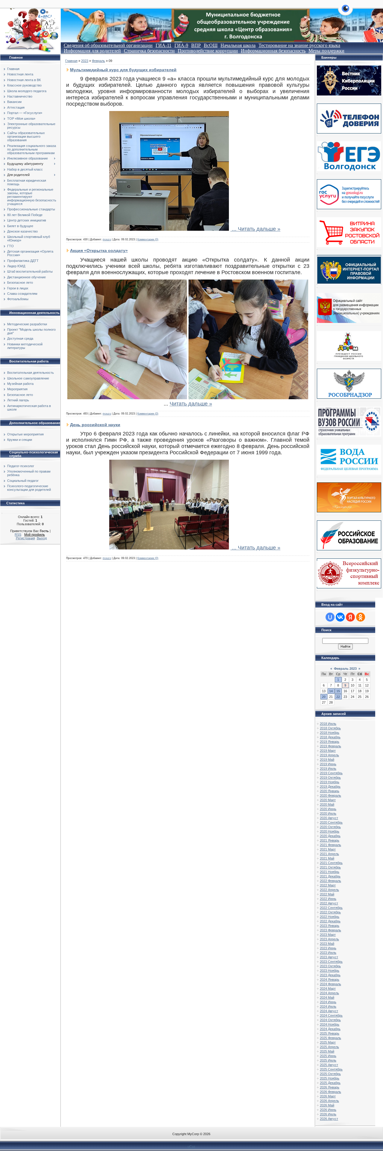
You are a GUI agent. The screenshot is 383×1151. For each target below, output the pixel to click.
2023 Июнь (328, 948)
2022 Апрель (329, 890)
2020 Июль (328, 813)
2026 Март (328, 1096)
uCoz (191, 1146)
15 (338, 691)
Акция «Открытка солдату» (99, 250)
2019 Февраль (330, 746)
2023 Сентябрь (331, 961)
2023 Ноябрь (329, 970)
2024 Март (328, 988)
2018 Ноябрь (329, 732)
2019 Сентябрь (331, 773)
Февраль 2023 (345, 668)
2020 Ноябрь (329, 831)
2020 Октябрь (330, 827)
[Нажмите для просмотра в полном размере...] (169, 229)
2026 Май (327, 1105)
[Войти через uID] (330, 617)
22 (338, 697)
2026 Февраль (330, 1092)
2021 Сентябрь (331, 863)
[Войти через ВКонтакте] (340, 617)
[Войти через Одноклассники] (360, 617)
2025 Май (327, 1051)
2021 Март (328, 849)
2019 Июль (328, 768)
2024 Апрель (329, 993)
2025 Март (328, 1042)
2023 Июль (328, 952)
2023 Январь (329, 925)
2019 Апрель (329, 755)
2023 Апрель (329, 939)
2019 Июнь (328, 764)
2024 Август (329, 1011)
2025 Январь (329, 1033)
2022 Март (328, 885)
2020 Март (328, 800)
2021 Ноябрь (329, 872)
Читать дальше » (259, 229)
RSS (18, 534)
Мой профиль (34, 534)
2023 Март (328, 934)
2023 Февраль (330, 930)
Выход (42, 538)
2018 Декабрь (330, 737)
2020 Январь (329, 791)
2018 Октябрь (330, 728)
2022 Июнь (328, 899)
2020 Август (329, 818)
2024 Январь (329, 979)
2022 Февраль (330, 881)
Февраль (98, 61)
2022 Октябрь (330, 912)
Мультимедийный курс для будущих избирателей (123, 69)
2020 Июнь (328, 809)
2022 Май (327, 894)
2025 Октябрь (330, 1074)
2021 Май (327, 858)
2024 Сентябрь (331, 1015)
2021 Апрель (329, 854)
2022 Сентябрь (331, 907)
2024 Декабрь (330, 1029)
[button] (345, 11)
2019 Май (327, 759)
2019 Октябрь (330, 777)
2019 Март (328, 750)
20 (324, 697)
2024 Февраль (330, 984)
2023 (84, 61)
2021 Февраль (330, 845)
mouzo (107, 239)
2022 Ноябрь (329, 916)
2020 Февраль (330, 795)
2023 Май (327, 943)
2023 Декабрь (330, 975)
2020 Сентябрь (331, 822)
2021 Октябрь (330, 867)
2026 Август (329, 1118)
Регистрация (25, 538)
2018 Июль (328, 723)
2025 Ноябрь (329, 1078)
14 (331, 691)
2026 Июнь (328, 1109)
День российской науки (95, 424)
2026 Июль (328, 1114)
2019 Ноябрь (329, 782)
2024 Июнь (328, 1002)
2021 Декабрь (330, 876)
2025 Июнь (328, 1056)
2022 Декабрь (330, 921)
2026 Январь (329, 1087)
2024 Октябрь (330, 1020)
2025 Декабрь (330, 1083)
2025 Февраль (330, 1038)
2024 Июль (328, 1006)
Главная (71, 61)
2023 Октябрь (330, 966)
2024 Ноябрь (329, 1024)
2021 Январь (329, 840)
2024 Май (327, 997)
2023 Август (329, 957)
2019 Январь (329, 741)
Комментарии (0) (147, 239)
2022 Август (329, 903)
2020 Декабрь (330, 836)
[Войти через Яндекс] (350, 617)
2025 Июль (328, 1060)
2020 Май (327, 804)
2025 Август (329, 1065)
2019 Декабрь (330, 786)
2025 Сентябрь (331, 1069)
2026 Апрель (329, 1101)
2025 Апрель (329, 1047)
